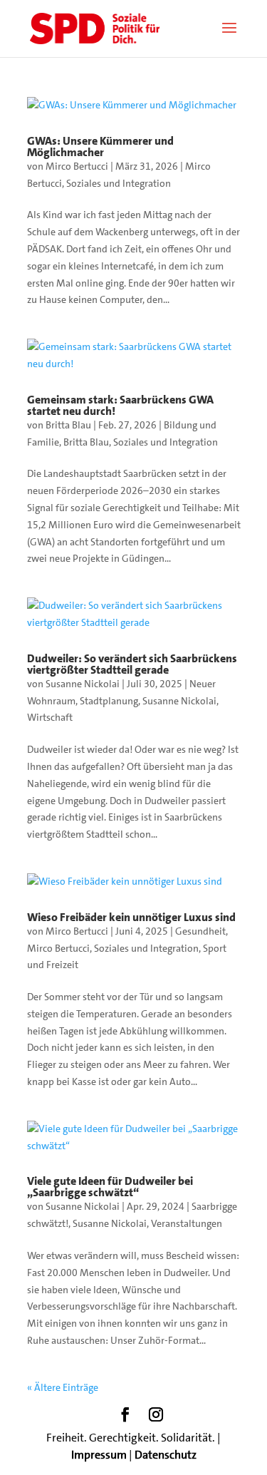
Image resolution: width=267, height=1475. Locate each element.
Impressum (99, 1454)
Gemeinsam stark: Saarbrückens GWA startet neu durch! (120, 405)
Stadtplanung (109, 700)
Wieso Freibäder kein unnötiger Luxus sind (131, 917)
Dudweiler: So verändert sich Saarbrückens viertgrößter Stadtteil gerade (132, 664)
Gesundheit (200, 931)
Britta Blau (68, 424)
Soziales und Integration (118, 183)
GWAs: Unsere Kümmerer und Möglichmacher (100, 146)
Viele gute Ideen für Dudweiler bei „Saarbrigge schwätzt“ (110, 1186)
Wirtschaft (50, 717)
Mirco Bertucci (77, 166)
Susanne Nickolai (83, 683)
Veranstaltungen (186, 1223)
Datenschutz (166, 1454)
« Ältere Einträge (62, 1387)
